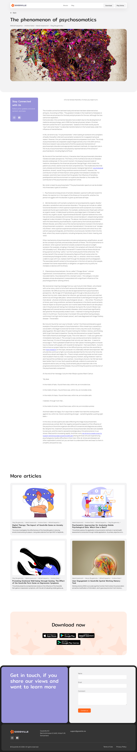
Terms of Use (108, 747)
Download (108, 5)
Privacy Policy (121, 747)
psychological (98, 168)
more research (51, 349)
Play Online (120, 5)
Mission (65, 5)
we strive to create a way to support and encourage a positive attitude (72, 434)
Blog (72, 5)
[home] (18, 5)
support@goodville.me (78, 731)
